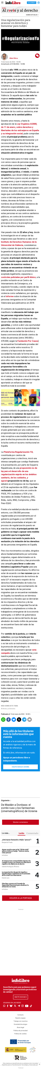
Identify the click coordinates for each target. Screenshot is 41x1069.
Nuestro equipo (20, 1018)
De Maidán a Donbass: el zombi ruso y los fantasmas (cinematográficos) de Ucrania (19, 808)
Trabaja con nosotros (21, 1021)
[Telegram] (19, 1006)
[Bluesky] (11, 1006)
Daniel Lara (5, 878)
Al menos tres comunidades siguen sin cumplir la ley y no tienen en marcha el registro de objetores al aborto (16, 862)
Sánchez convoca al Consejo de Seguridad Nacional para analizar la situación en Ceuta (15, 885)
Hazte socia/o (20, 997)
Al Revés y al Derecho (8, 708)
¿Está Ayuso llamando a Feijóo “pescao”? (16, 840)
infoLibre (5, 855)
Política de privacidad (21, 1030)
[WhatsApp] (4, 1006)
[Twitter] (15, 1006)
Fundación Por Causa (27, 341)
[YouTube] (26, 1006)
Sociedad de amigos (20, 1024)
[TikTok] (31, 1006)
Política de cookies (20, 1034)
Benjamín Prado (7, 842)
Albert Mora (13, 58)
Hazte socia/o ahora (20, 767)
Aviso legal (20, 1027)
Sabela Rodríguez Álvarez (10, 866)
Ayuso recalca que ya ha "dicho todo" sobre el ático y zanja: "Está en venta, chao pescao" (15, 851)
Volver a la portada (20, 898)
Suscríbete (32, 2)
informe (10, 296)
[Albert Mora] (4, 57)
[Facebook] (7, 1006)
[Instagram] (22, 1006)
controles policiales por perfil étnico (18, 277)
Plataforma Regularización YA (18, 452)
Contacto (20, 1015)
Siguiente (5, 800)
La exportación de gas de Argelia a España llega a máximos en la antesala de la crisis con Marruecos (16, 873)
